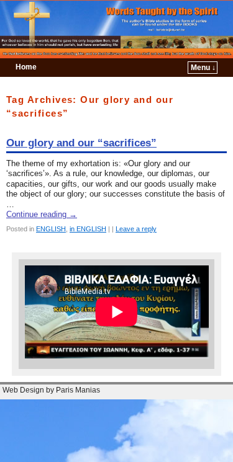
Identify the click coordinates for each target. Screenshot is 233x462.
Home (26, 67)
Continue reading (41, 214)
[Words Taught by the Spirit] (116, 29)
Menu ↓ (203, 67)
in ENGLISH (88, 229)
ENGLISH (51, 229)
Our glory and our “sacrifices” (81, 143)
